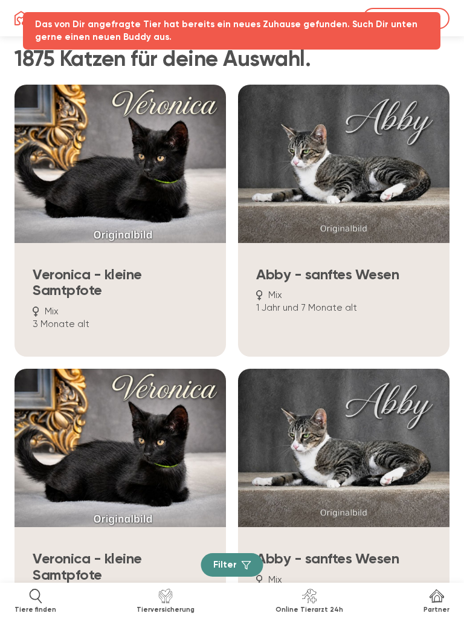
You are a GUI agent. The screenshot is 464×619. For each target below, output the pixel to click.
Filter (225, 564)
